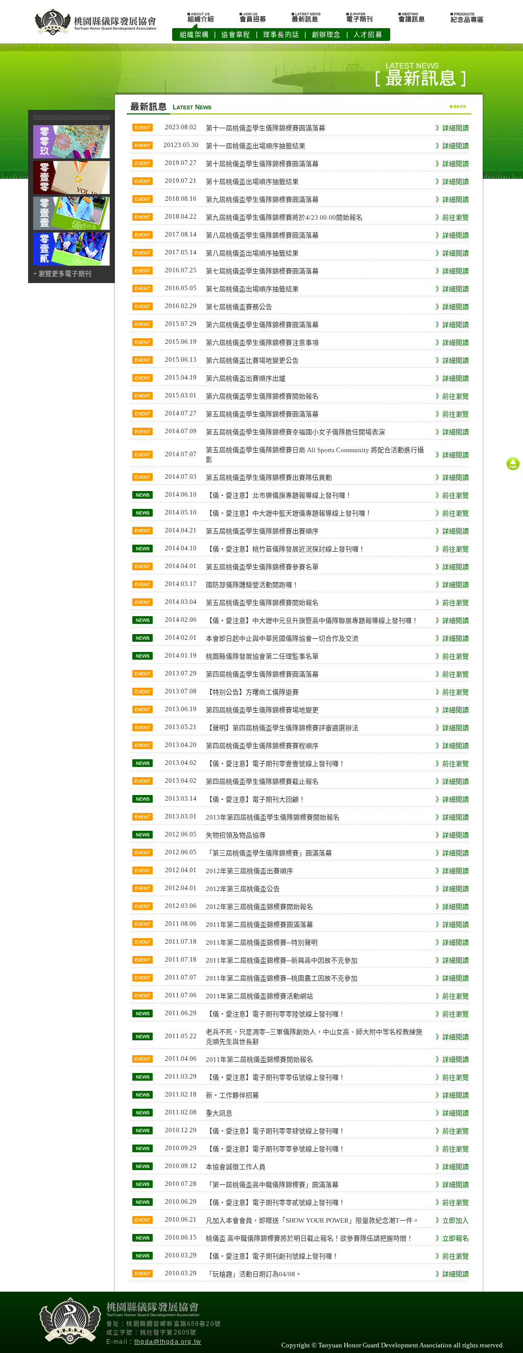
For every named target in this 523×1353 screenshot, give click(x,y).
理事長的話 (281, 34)
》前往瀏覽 (452, 217)
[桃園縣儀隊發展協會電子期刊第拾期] (71, 192)
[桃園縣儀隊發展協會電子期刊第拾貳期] (71, 263)
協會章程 (235, 34)
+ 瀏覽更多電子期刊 (62, 273)
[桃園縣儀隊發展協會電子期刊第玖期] (71, 156)
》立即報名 (452, 1238)
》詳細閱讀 (452, 128)
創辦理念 (326, 34)
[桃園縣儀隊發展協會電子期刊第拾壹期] (71, 227)
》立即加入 (452, 1220)
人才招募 (368, 34)
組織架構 (194, 34)
